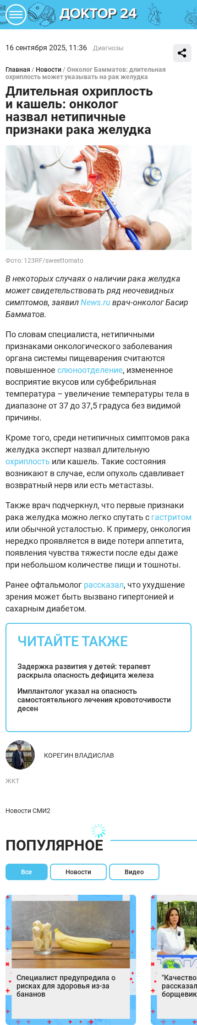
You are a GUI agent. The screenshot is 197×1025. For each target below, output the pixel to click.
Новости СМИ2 (27, 810)
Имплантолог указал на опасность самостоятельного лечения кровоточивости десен (94, 700)
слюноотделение (90, 370)
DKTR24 (98, 14)
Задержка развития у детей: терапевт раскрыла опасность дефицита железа (85, 671)
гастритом (171, 517)
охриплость (27, 461)
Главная (17, 69)
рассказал (104, 585)
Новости (48, 69)
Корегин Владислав (79, 755)
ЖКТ (12, 781)
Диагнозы (108, 48)
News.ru (95, 302)
